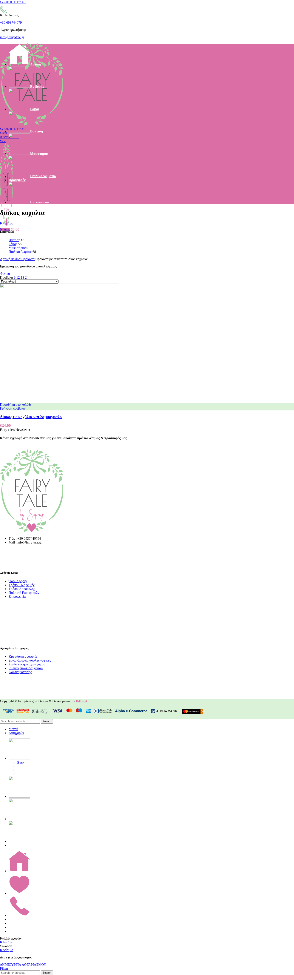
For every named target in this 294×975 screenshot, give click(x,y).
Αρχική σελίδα (10, 259)
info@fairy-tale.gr (12, 37)
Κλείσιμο (6, 223)
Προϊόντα (28, 259)
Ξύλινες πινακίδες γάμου (26, 668)
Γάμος (13, 244)
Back (20, 762)
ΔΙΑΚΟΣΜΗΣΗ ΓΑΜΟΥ (35, 774)
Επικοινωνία (17, 596)
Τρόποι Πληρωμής (21, 585)
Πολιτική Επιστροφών (24, 592)
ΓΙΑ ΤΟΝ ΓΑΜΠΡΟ (32, 770)
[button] (15, 404)
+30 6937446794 (11, 22)
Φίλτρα (5, 273)
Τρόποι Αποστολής (22, 589)
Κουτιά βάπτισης (20, 672)
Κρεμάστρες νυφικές (23, 656)
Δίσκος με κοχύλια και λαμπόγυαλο (31, 417)
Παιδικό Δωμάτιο (20, 251)
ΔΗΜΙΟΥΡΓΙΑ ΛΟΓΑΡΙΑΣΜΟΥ (23, 964)
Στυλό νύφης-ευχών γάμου (27, 664)
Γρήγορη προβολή (12, 408)
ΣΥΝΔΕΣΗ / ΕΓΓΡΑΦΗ (26, 931)
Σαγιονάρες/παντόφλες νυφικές (30, 660)
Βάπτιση (14, 240)
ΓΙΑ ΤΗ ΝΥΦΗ (28, 766)
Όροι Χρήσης (18, 581)
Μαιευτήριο (17, 248)
